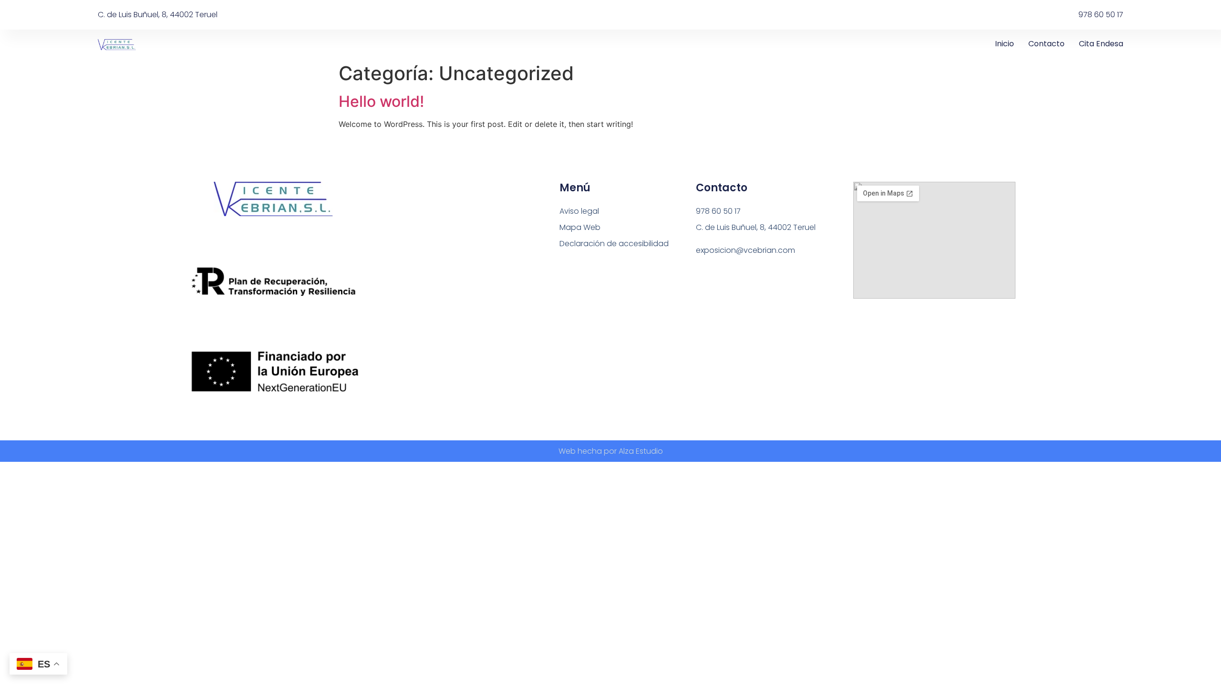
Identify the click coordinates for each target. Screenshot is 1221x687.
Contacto (1046, 43)
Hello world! (381, 101)
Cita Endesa (1101, 43)
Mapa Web (579, 227)
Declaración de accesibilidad (614, 243)
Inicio (1004, 43)
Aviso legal (579, 211)
